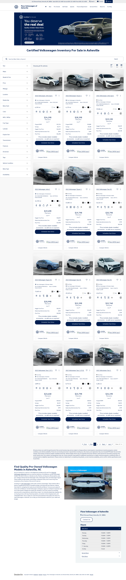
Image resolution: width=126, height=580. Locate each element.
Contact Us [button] (86, 519)
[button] (60, 80)
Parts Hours (85, 556)
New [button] (50, 6)
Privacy (44, 574)
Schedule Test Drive (47, 143)
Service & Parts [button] (93, 6)
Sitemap (40, 574)
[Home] (46, 6)
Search (116, 59)
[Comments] (59, 112)
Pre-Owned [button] (57, 6)
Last (110, 444)
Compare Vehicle (42, 157)
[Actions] (59, 95)
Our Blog (109, 6)
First (85, 444)
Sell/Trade (65, 6)
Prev (91, 444)
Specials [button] (72, 6)
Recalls (91, 574)
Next (104, 444)
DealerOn (36, 574)
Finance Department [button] (82, 6)
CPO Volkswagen (25, 483)
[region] (48, 129)
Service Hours (85, 553)
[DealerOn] (18, 574)
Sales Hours (85, 528)
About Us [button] (102, 6)
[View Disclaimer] (50, 112)
